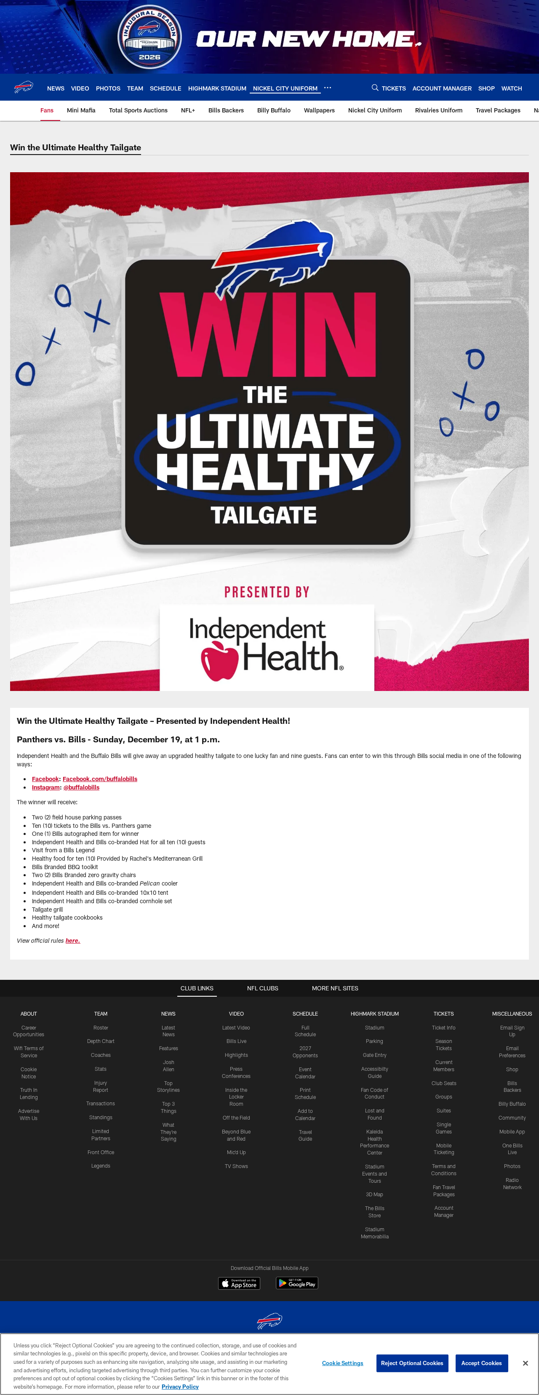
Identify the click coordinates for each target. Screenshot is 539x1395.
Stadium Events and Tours (374, 1173)
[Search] (375, 87)
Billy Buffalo (512, 1104)
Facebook (45, 778)
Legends (100, 1165)
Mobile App (512, 1131)
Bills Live (236, 1041)
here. (73, 941)
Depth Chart (101, 1041)
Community (512, 1117)
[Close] (525, 1363)
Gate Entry (375, 1055)
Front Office (101, 1152)
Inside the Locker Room (236, 1097)
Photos (512, 1166)
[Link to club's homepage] (23, 87)
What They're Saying (168, 1132)
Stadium (374, 1027)
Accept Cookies (482, 1363)
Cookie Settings (342, 1363)
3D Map (374, 1194)
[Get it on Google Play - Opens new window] (297, 1287)
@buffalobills (81, 787)
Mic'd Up (236, 1152)
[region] (269, 1364)
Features (168, 1048)
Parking (374, 1041)
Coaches (101, 1055)
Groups (443, 1096)
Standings (100, 1117)
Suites (444, 1110)
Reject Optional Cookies (412, 1363)
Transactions (100, 1103)
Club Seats (444, 1083)
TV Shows (236, 1166)
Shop (512, 1069)
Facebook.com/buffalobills (100, 778)
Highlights (236, 1055)
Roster (100, 1027)
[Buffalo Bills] (269, 1322)
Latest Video (236, 1027)
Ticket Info (444, 1027)
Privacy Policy (180, 1386)
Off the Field (236, 1117)
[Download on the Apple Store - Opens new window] (239, 1284)
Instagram (46, 787)
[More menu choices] (327, 87)
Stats (101, 1069)
